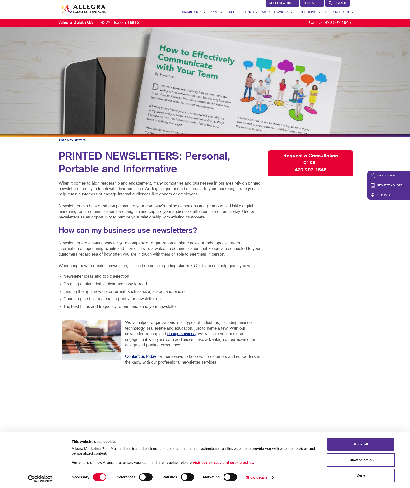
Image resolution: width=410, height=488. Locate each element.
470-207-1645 (338, 23)
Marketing (191, 12)
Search (340, 3)
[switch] (146, 477)
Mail (231, 12)
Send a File (312, 3)
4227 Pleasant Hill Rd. (100, 23)
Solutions (306, 12)
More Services (275, 12)
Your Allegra (337, 12)
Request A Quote (282, 3)
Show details (256, 477)
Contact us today (140, 357)
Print (214, 12)
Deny (361, 475)
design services (181, 334)
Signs (248, 12)
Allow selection (361, 460)
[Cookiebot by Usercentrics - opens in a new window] (40, 478)
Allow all (361, 444)
